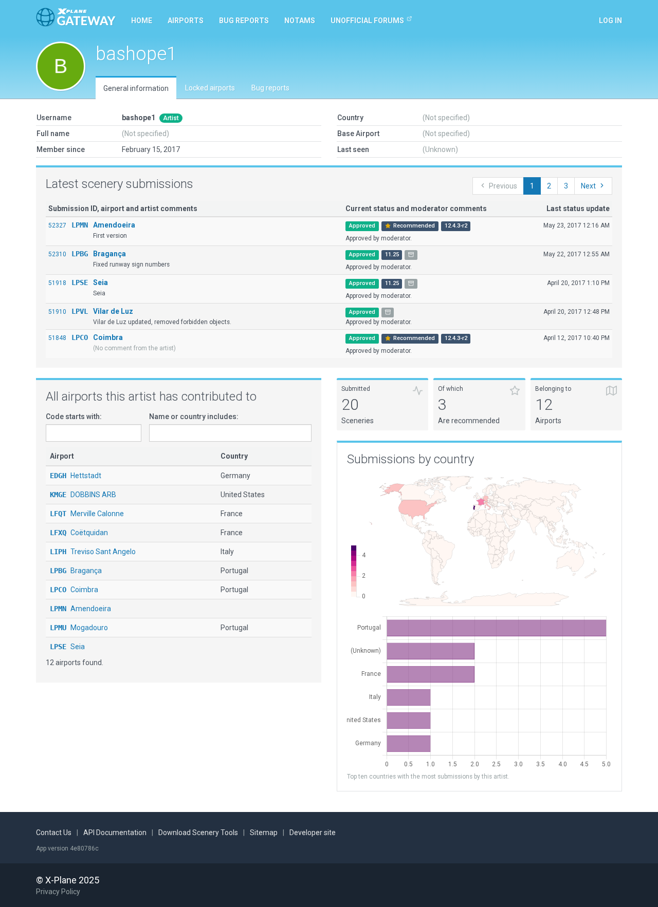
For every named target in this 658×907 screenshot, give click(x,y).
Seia (100, 282)
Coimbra (108, 337)
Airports (186, 20)
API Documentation (115, 832)
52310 (57, 254)
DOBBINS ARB (83, 494)
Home (141, 20)
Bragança (109, 254)
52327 (57, 225)
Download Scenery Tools (198, 832)
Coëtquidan (79, 532)
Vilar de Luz (113, 311)
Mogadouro (79, 627)
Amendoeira (114, 225)
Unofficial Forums (367, 20)
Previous (503, 186)
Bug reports (244, 20)
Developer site (312, 832)
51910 (57, 311)
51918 (57, 283)
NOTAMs (299, 20)
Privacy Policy (58, 891)
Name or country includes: (194, 416)
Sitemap (264, 832)
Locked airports (210, 88)
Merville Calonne (87, 513)
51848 (57, 338)
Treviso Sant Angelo (93, 551)
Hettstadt (75, 475)
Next (588, 186)
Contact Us (53, 832)
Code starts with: (74, 416)
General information (136, 88)
